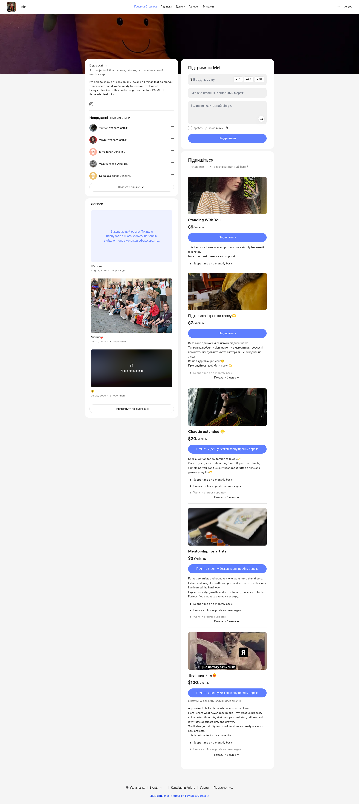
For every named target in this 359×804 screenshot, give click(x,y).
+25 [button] (248, 79)
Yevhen (103, 128)
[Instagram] (91, 104)
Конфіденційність (183, 787)
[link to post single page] (131, 242)
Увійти (348, 7)
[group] (227, 222)
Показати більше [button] (225, 377)
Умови (204, 787)
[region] (227, 104)
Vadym (103, 164)
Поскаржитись (223, 787)
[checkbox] (205, 127)
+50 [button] (259, 79)
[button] (145, 7)
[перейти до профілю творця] (11, 7)
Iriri (24, 7)
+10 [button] (238, 79)
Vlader (103, 140)
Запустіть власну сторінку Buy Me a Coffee (178, 795)
